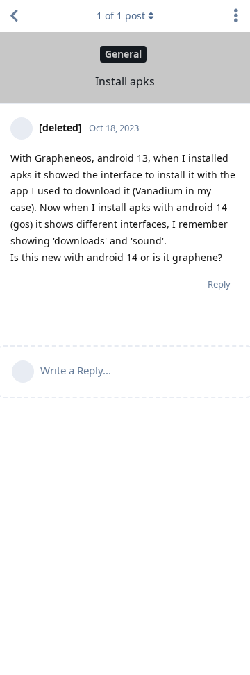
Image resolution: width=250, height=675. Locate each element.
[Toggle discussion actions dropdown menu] (236, 16)
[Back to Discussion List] (14, 16)
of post (121, 15)
